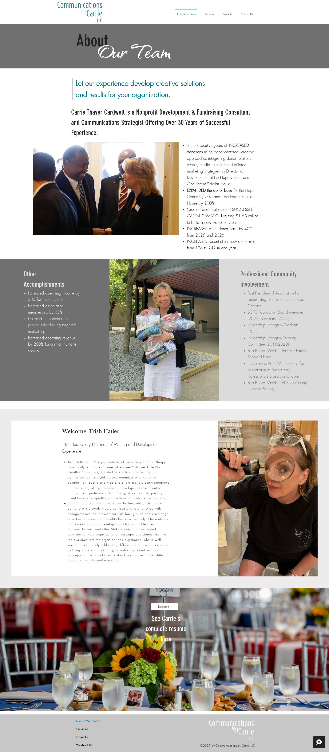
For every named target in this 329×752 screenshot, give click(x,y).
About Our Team (88, 721)
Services (82, 729)
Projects (82, 737)
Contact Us (84, 745)
